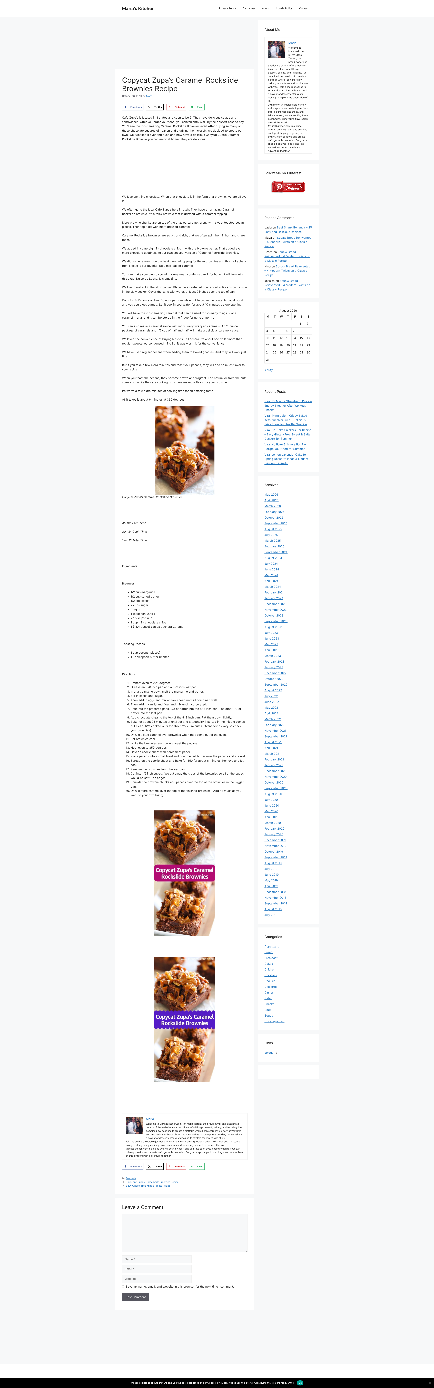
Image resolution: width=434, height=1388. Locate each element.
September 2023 (276, 621)
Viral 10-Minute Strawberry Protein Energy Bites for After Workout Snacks (288, 406)
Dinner (268, 992)
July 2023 (271, 632)
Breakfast (271, 958)
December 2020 (275, 771)
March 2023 (272, 656)
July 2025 (271, 535)
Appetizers (271, 946)
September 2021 (275, 736)
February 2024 (274, 592)
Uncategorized (274, 1021)
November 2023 (275, 609)
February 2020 (274, 828)
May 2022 (271, 707)
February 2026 (274, 512)
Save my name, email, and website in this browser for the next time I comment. (180, 1286)
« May (268, 370)
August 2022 (273, 690)
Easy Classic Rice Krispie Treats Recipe (148, 1185)
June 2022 (271, 702)
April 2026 (271, 500)
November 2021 (275, 730)
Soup (267, 1009)
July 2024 (271, 563)
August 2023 (273, 627)
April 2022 (271, 713)
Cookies (269, 981)
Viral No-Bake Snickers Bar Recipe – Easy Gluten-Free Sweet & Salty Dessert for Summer (287, 434)
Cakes (268, 963)
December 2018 (275, 892)
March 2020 (272, 823)
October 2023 (273, 615)
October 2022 (273, 679)
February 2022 (274, 725)
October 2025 (273, 517)
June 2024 (271, 569)
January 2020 (273, 834)
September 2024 (276, 552)
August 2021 (273, 742)
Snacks (269, 1004)
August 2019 (273, 863)
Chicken (269, 969)
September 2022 (275, 684)
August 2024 (273, 558)
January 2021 (273, 765)
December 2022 (275, 673)
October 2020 (273, 782)
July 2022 (271, 696)
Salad (268, 998)
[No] (429, 1383)
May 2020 (271, 811)
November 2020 (275, 776)
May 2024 (271, 575)
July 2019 (271, 869)
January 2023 (273, 667)
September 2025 (275, 523)
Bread (268, 952)
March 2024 (272, 586)
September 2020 (276, 788)
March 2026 (272, 506)
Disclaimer (249, 8)
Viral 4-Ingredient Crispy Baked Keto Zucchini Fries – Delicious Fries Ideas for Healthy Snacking (286, 420)
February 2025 (274, 546)
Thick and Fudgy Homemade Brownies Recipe (152, 1182)
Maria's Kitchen (138, 8)
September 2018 (275, 903)
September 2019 (275, 857)
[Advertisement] (184, 44)
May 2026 (271, 494)
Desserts (131, 1178)
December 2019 (275, 840)
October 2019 (273, 851)
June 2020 (271, 805)
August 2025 (273, 529)
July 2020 (271, 799)
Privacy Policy (227, 8)
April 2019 (271, 886)
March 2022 (272, 719)
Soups (268, 1015)
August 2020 (273, 794)
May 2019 (271, 880)
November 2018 (275, 897)
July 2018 (270, 915)
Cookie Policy (284, 8)
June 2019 (271, 874)
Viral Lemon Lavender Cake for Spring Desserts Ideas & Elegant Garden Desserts (286, 459)
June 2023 (271, 638)
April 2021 (271, 748)
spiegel (269, 1052)
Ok (300, 1382)
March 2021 (272, 753)
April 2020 (271, 817)
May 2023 (271, 644)
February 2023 (274, 661)
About (265, 8)
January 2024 (273, 598)
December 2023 (275, 604)
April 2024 (271, 581)
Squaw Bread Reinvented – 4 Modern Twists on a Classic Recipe (288, 242)
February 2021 (274, 759)
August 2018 (273, 909)
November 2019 (275, 846)
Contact (304, 8)
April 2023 (271, 650)
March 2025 (272, 540)
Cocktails (270, 975)
